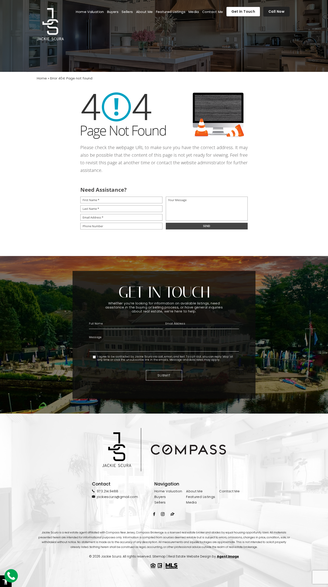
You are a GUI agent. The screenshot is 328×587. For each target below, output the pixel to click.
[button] (6, 581)
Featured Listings (170, 11)
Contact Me (212, 11)
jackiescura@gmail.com (117, 496)
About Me (144, 11)
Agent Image (228, 556)
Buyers (112, 11)
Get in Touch (243, 11)
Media (194, 11)
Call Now (276, 11)
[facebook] (154, 514)
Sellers (127, 11)
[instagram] (162, 514)
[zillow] (172, 514)
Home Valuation (90, 11)
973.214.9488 (107, 491)
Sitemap (159, 556)
